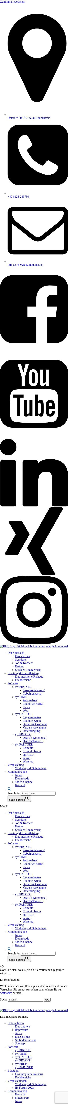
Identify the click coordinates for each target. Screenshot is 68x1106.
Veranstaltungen (17, 1080)
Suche (3, 999)
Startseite (6, 992)
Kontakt (20, 785)
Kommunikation (17, 771)
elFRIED (28, 754)
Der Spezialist (16, 652)
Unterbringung (31, 730)
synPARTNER (24, 744)
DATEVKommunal (34, 737)
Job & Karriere (24, 663)
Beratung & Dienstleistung (23, 673)
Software (13, 683)
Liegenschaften (32, 717)
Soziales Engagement (28, 669)
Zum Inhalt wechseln (12, 1)
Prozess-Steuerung (34, 690)
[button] (9, 789)
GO (47, 999)
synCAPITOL (23, 714)
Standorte (20, 659)
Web (25, 710)
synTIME (21, 697)
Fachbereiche (23, 680)
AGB (18, 1033)
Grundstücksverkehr (35, 724)
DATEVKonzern (33, 741)
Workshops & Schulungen (30, 768)
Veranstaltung (16, 764)
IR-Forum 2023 (24, 1087)
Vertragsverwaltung (34, 727)
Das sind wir (22, 656)
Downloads (22, 778)
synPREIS (21, 1063)
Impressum (21, 1029)
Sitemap (20, 1043)
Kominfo (28, 747)
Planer (26, 707)
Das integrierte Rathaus (29, 676)
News (18, 775)
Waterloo (28, 761)
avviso (26, 758)
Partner (19, 666)
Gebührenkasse (32, 693)
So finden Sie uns (25, 1040)
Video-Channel (24, 781)
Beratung (13, 1070)
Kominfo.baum (32, 751)
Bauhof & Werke (33, 703)
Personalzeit (30, 700)
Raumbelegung (32, 720)
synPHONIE (23, 686)
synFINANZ (23, 734)
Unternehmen (16, 1023)
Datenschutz (22, 1036)
